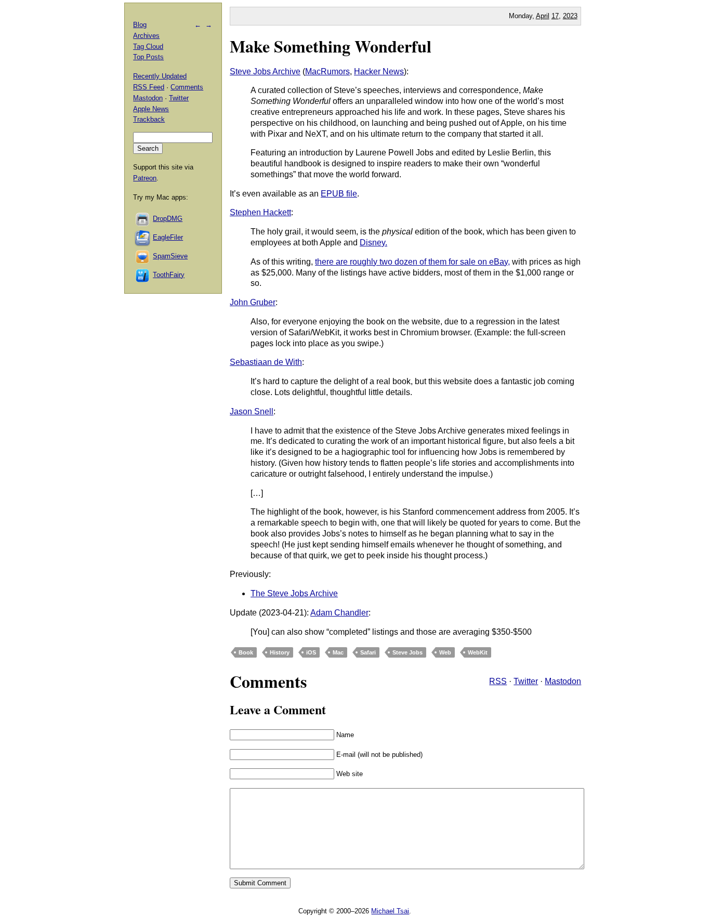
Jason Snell (251, 411)
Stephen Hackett (260, 212)
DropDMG (167, 218)
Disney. (373, 242)
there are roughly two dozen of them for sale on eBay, (412, 261)
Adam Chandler (339, 612)
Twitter (526, 681)
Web (445, 652)
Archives (146, 36)
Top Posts (148, 57)
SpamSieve (170, 256)
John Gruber (252, 302)
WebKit (478, 652)
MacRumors (327, 71)
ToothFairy (169, 275)
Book (246, 652)
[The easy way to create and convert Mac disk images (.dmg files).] (143, 218)
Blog (140, 25)
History (280, 652)
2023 (570, 16)
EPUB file (339, 193)
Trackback (149, 119)
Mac (338, 652)
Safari (368, 652)
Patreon (144, 178)
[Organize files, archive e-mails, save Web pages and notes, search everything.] (143, 237)
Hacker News (379, 71)
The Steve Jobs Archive (294, 593)
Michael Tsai (390, 911)
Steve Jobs (407, 652)
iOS (311, 652)
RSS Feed (148, 87)
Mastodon (563, 681)
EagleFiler (168, 237)
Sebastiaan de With (266, 362)
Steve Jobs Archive (265, 71)
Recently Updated (160, 76)
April (542, 16)
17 (555, 16)
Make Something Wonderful (330, 46)
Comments (186, 87)
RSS (498, 681)
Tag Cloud (148, 46)
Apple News (151, 109)
